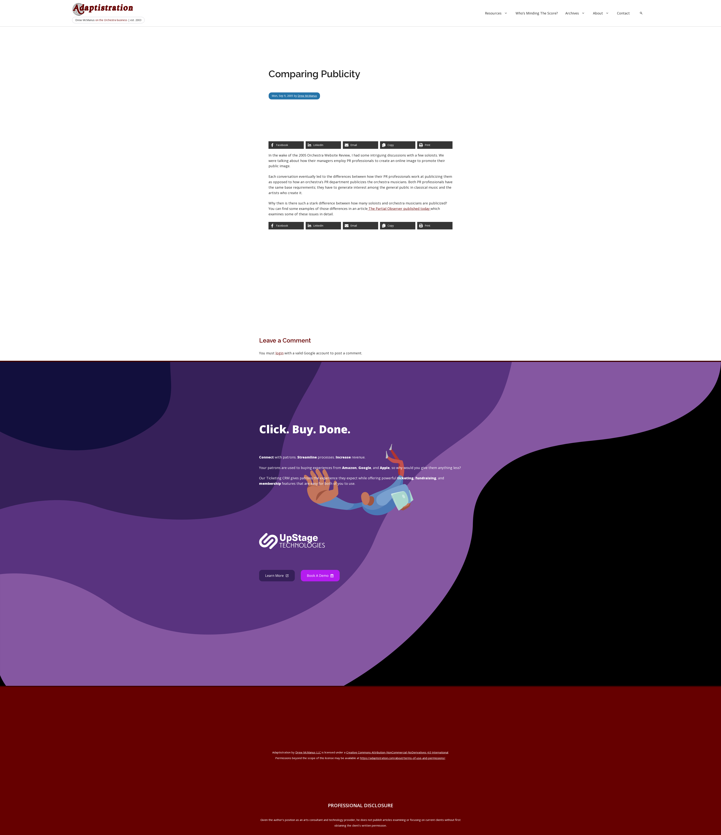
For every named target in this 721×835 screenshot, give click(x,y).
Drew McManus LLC (308, 752)
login (279, 353)
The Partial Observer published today (399, 208)
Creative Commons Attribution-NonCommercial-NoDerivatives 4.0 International (397, 752)
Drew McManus (307, 96)
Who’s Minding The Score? (537, 13)
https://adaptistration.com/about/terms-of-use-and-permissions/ (402, 758)
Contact (623, 13)
